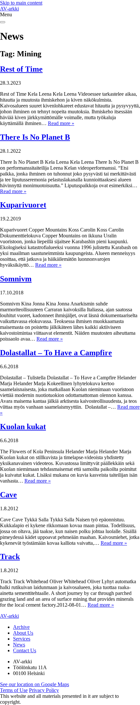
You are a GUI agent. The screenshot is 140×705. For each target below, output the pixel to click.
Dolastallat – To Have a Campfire (56, 352)
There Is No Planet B (35, 137)
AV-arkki (9, 8)
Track (10, 556)
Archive (21, 627)
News (19, 644)
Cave (8, 494)
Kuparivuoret (23, 205)
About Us (23, 633)
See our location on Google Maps (34, 684)
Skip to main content (21, 3)
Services (21, 639)
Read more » (61, 123)
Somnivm (16, 279)
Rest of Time (21, 69)
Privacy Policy (44, 690)
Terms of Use (14, 690)
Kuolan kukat (23, 426)
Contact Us (24, 650)
